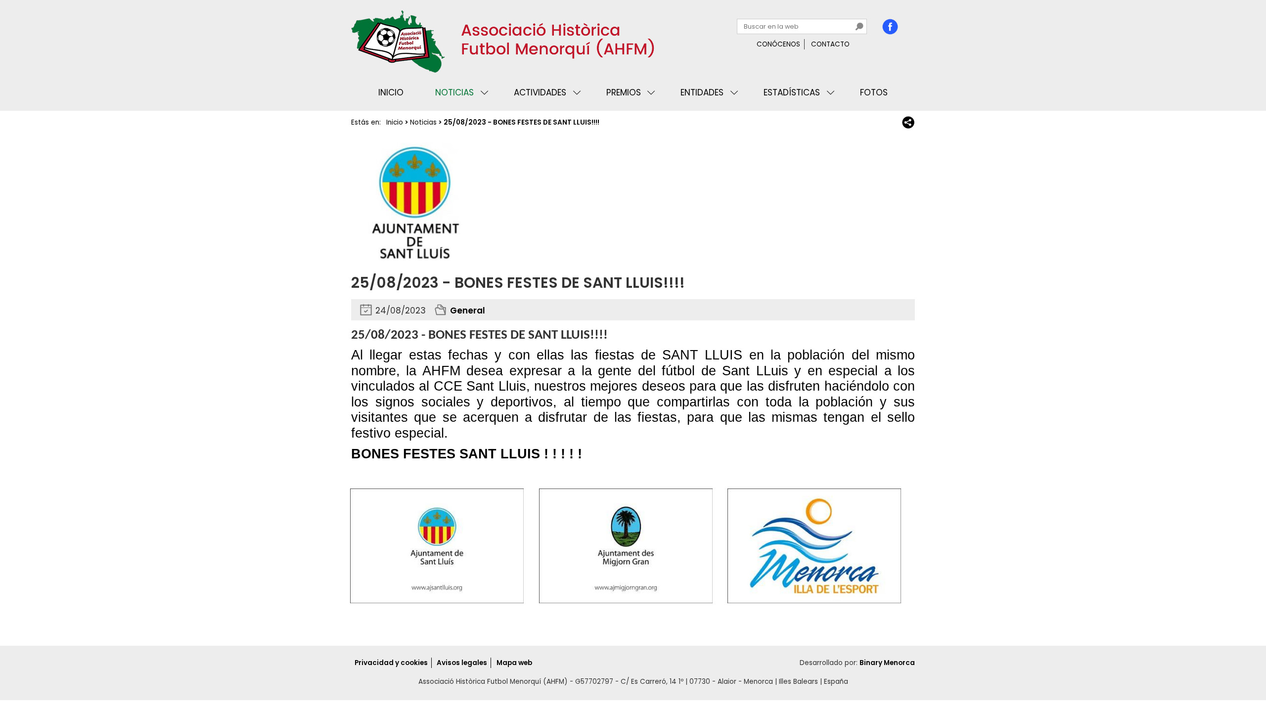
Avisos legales (462, 663)
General (467, 310)
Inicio (391, 92)
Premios (623, 92)
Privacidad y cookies (391, 663)
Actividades (540, 92)
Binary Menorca (887, 663)
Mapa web (514, 663)
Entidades (701, 92)
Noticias (454, 92)
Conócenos (778, 44)
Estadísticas (792, 92)
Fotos (874, 92)
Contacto (830, 44)
